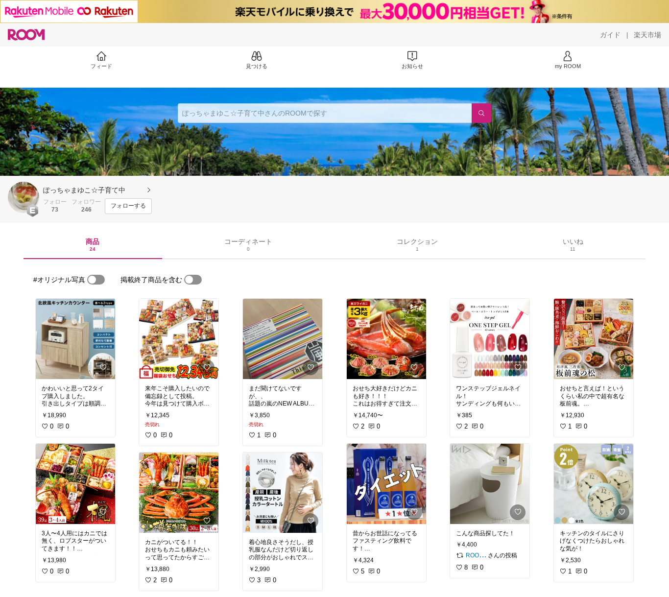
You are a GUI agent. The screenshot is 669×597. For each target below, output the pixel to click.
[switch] (96, 280)
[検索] (481, 113)
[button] (23, 197)
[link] (75, 339)
